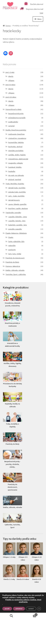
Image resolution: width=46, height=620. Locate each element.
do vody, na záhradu (16, 175)
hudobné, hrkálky (15, 167)
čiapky (10, 237)
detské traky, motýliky (16, 188)
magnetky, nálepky (15, 163)
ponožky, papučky (15, 229)
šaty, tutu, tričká (14, 254)
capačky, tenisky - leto (16, 221)
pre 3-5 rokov (10, 85)
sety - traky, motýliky (16, 196)
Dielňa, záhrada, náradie (15, 270)
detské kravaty (14, 200)
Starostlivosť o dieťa (13, 109)
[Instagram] (10, 53)
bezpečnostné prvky (16, 113)
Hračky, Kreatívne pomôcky (16, 130)
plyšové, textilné (14, 179)
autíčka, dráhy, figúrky (17, 155)
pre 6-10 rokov (11, 97)
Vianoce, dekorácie (13, 266)
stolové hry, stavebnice (17, 138)
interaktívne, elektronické (18, 159)
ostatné (11, 126)
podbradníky (13, 122)
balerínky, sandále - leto (17, 225)
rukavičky (12, 245)
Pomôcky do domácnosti (15, 258)
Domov (8, 26)
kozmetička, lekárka (16, 142)
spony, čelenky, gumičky (17, 204)
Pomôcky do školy (12, 262)
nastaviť (31, 609)
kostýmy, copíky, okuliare (18, 208)
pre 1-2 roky (10, 72)
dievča (10, 76)
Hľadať (11, 616)
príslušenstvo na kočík (16, 118)
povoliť (7, 609)
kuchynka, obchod (15, 147)
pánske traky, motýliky (17, 192)
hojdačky (11, 171)
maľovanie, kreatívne (16, 134)
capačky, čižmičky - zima (17, 217)
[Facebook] (5, 53)
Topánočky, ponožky (13, 213)
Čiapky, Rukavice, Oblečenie (16, 233)
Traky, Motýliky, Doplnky (15, 184)
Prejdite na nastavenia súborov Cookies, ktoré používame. (23, 601)
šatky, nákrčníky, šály (16, 241)
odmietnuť (18, 609)
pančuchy (12, 250)
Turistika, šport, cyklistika (16, 274)
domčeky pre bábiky (15, 151)
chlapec (11, 80)
